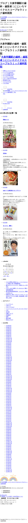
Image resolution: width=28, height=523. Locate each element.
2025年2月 (8, 354)
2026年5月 (8, 330)
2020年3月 (8, 437)
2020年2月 (8, 438)
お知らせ (8, 305)
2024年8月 (8, 363)
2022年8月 (8, 394)
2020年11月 (9, 424)
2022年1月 (8, 405)
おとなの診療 (8, 75)
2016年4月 (8, 457)
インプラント (8, 77)
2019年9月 (8, 445)
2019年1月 (8, 449)
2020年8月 (8, 429)
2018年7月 (8, 456)
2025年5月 (8, 349)
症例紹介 (8, 315)
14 (5, 271)
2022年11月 (9, 390)
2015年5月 (8, 463)
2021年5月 (8, 415)
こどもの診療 (8, 74)
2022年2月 (8, 404)
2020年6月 (8, 432)
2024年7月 (8, 365)
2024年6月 (8, 366)
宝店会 (5, 153)
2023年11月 (9, 377)
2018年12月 (9, 451)
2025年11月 (9, 339)
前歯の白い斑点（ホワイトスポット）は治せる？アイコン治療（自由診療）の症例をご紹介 (16, 296)
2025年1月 (8, 355)
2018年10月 (9, 452)
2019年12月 (9, 441)
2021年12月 (9, 407)
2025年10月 (9, 341)
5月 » (8, 276)
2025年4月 (8, 350)
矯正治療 (8, 318)
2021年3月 (8, 418)
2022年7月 (8, 396)
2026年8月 (8, 325)
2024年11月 (9, 358)
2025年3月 (8, 352)
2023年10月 (9, 379)
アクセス (7, 81)
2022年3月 (8, 402)
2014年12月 (9, 470)
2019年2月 (8, 448)
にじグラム (8, 72)
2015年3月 (8, 467)
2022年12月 (9, 388)
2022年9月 (8, 393)
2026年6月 (8, 328)
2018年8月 (8, 454)
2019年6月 (8, 446)
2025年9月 (8, 343)
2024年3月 (8, 371)
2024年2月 (8, 372)
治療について (9, 313)
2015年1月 (8, 468)
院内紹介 (7, 80)
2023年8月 (8, 382)
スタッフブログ (10, 307)
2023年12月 (9, 376)
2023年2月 (8, 385)
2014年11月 (9, 471)
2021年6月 (8, 413)
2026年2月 (8, 335)
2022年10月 (9, 391)
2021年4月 (8, 416)
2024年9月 (8, 361)
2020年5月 (8, 434)
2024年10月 (9, 360)
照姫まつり (6, 119)
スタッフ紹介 (10, 78)
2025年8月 (8, 344)
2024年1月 (8, 374)
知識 (7, 316)
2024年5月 (8, 368)
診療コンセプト (9, 70)
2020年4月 (8, 435)
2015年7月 (8, 460)
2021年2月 (8, 419)
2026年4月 (8, 332)
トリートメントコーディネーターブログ (16, 308)
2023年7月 (8, 383)
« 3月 (4, 276)
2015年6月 (8, 462)
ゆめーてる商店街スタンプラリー (12, 190)
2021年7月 (8, 412)
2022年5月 (8, 399)
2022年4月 (8, 401)
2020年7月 (8, 430)
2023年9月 (8, 380)
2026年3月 (8, 333)
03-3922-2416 (3, 30)
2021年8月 (8, 410)
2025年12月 (9, 338)
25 (11, 272)
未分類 (5, 116)
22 (6, 272)
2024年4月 (8, 369)
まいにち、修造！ (8, 225)
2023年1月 (8, 387)
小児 (7, 310)
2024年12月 (9, 357)
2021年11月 (9, 408)
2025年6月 (8, 347)
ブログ (6, 83)
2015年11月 (9, 459)
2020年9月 (8, 427)
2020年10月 (9, 426)
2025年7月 (8, 346)
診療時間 (5, 109)
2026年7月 (8, 327)
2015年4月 (8, 465)
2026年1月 (8, 336)
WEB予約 (9, 89)
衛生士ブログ (9, 319)
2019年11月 (9, 443)
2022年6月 (8, 398)
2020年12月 (9, 423)
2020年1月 (8, 440)
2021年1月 (8, 421)
